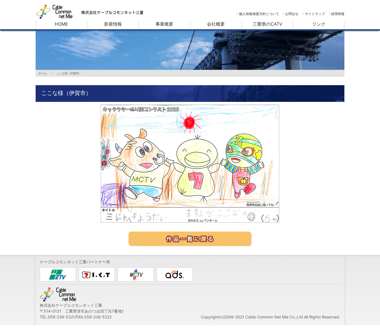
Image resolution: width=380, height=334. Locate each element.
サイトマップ (315, 14)
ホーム (42, 73)
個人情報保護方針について (259, 14)
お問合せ (291, 14)
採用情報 (337, 14)
